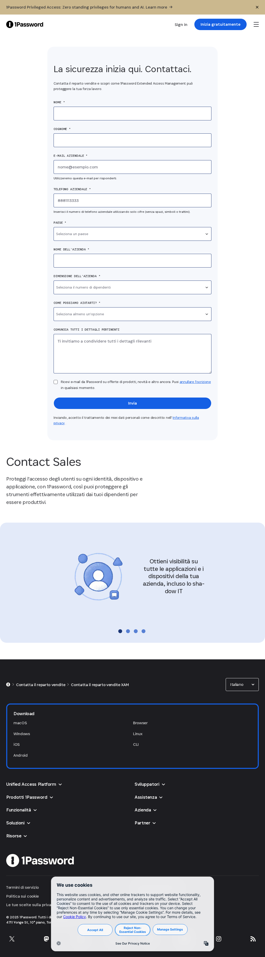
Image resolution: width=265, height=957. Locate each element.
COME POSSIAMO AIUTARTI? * (77, 303)
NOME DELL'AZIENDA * (71, 249)
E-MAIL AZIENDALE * (70, 156)
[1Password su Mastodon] (46, 938)
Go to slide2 (128, 631)
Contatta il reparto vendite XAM (100, 684)
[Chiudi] (257, 7)
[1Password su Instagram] (218, 938)
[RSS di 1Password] (253, 938)
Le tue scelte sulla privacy (31, 904)
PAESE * (60, 223)
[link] (220, 24)
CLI (136, 744)
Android (20, 755)
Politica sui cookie (22, 896)
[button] (242, 684)
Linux (137, 733)
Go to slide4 (143, 631)
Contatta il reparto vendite (40, 684)
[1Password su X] (11, 938)
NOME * (59, 102)
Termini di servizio (22, 887)
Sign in (181, 24)
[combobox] (132, 234)
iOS (16, 744)
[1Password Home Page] (24, 24)
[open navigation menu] (256, 24)
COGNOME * (62, 129)
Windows (21, 733)
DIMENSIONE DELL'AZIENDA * (77, 276)
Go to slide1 (120, 631)
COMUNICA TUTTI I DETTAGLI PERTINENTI (87, 329)
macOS (20, 723)
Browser (140, 723)
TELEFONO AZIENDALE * (72, 189)
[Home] (8, 684)
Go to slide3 (136, 631)
